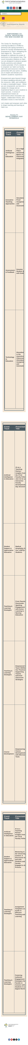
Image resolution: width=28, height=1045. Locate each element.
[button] (14, 11)
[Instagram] (17, 8)
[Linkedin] (8, 8)
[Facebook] (11, 8)
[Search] (3, 18)
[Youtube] (14, 8)
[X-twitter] (20, 8)
